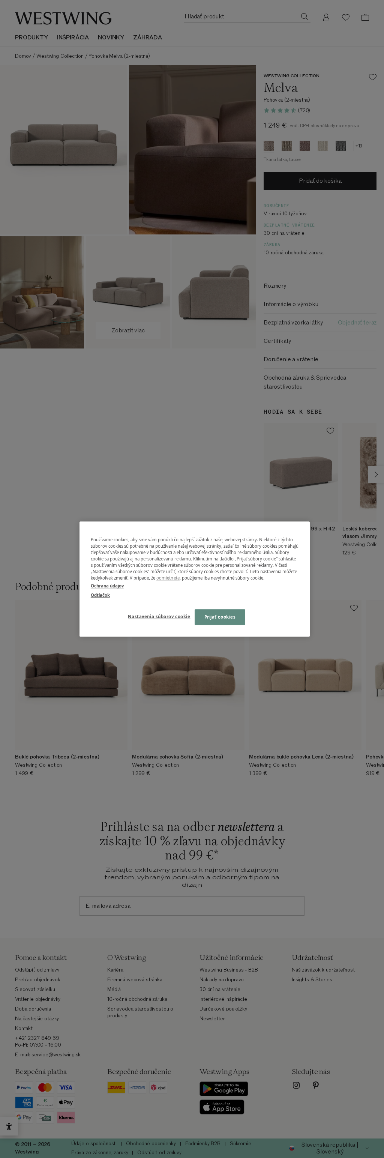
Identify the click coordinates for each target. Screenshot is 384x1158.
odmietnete (168, 578)
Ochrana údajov (107, 586)
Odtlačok (100, 595)
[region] (195, 579)
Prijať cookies (220, 617)
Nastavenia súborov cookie (159, 616)
